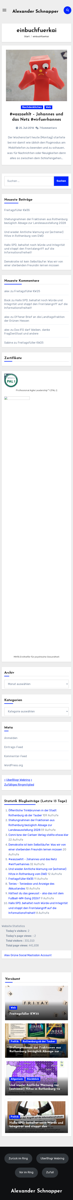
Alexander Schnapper (35, 11)
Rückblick (33, 1079)
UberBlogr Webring (18, 779)
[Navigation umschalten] (4, 10)
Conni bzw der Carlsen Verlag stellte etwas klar (38, 835)
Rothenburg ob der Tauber (39, 1041)
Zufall (50, 1172)
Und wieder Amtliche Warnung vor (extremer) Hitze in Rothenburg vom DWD (36, 1089)
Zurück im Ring (18, 1158)
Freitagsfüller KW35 (17, 210)
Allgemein (17, 1079)
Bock (7, 300)
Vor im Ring (26, 1172)
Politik (15, 1041)
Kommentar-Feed (15, 756)
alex (7, 291)
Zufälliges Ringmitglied (19, 784)
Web (48, 107)
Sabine (8, 342)
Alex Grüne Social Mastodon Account (28, 955)
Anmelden (11, 738)
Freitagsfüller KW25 (27, 291)
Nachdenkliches (32, 107)
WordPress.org (13, 765)
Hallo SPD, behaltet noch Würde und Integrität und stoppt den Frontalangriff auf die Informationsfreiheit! (34, 248)
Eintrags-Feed (13, 747)
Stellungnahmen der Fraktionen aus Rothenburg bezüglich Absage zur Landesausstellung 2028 (31, 825)
